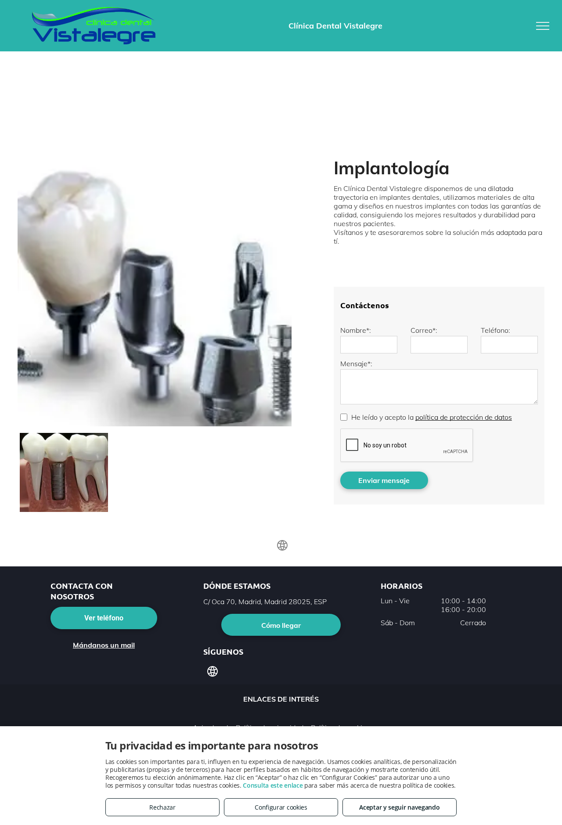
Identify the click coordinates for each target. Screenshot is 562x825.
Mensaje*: (356, 363)
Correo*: (424, 330)
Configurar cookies (281, 807)
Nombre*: (355, 330)
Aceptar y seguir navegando (399, 807)
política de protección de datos (463, 417)
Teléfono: (495, 330)
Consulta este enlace (273, 785)
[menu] (542, 25)
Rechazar (162, 807)
